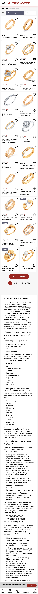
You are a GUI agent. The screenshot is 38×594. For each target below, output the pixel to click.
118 (28, 283)
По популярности (14, 13)
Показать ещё (19, 276)
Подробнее (9, 586)
